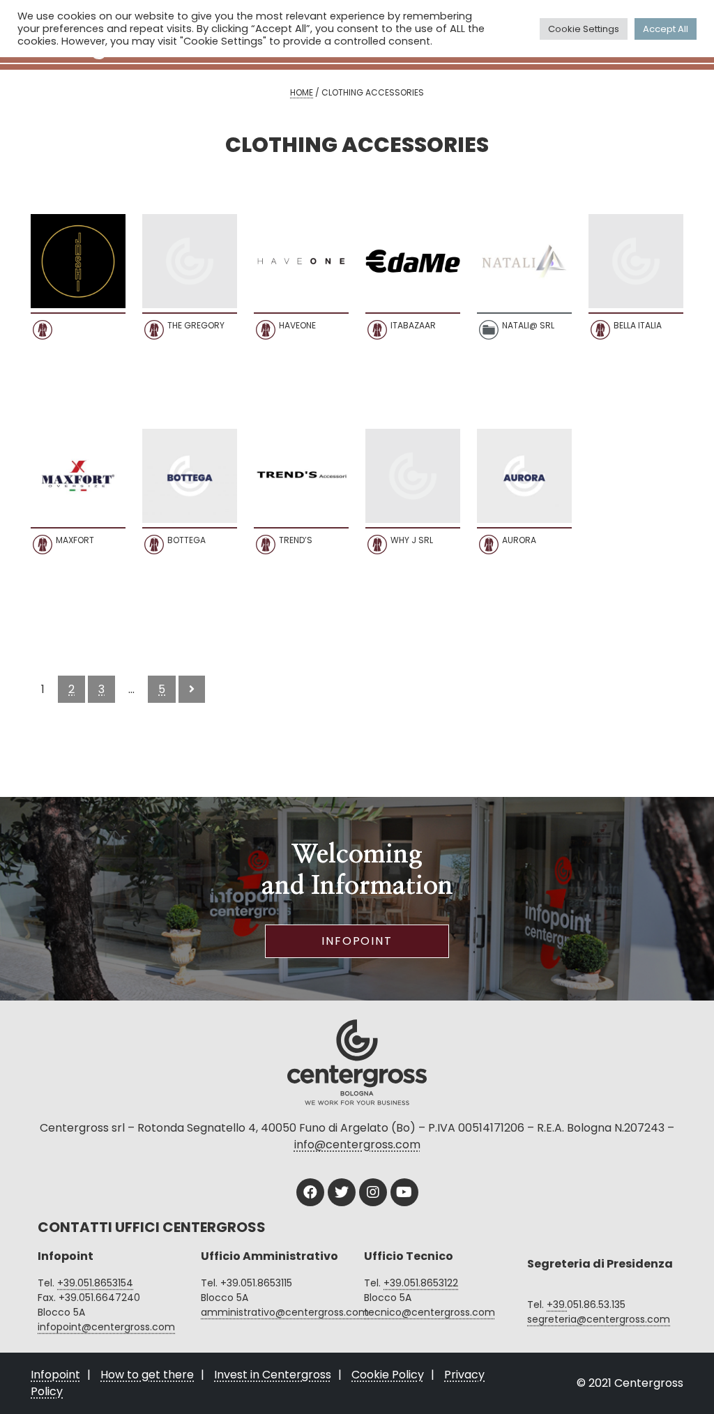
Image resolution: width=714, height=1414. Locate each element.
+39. (557, 1305)
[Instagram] (373, 1192)
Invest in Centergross (272, 1375)
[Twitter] (342, 1192)
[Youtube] (404, 1192)
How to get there (147, 1375)
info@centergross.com (357, 1144)
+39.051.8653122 (420, 1283)
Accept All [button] (665, 29)
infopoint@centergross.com (106, 1327)
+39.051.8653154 (95, 1283)
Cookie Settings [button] (583, 29)
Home (301, 92)
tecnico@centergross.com (429, 1312)
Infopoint (357, 941)
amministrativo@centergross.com (285, 1312)
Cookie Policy (387, 1375)
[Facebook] (310, 1192)
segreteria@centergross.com (598, 1319)
